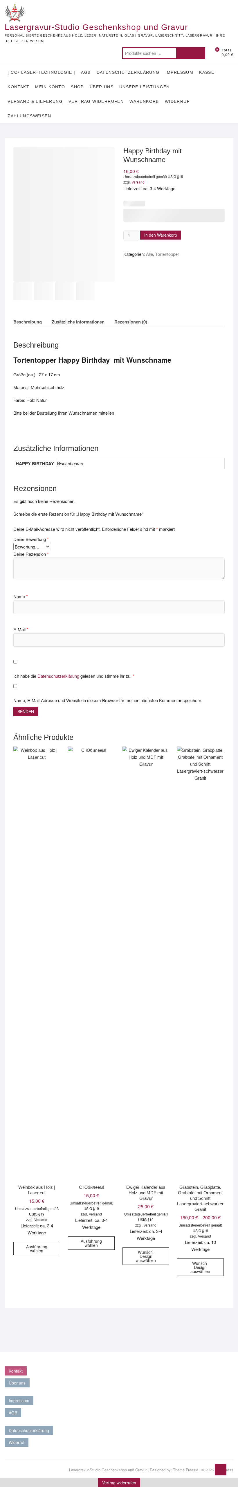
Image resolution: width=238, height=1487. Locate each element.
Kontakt (18, 86)
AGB (86, 72)
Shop (77, 86)
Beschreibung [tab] (27, 322)
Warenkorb (144, 101)
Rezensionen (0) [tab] (130, 322)
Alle (149, 254)
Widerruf (177, 101)
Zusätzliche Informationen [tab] (78, 322)
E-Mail (20, 629)
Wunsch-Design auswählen (146, 1256)
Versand (138, 181)
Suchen (190, 53)
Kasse (206, 72)
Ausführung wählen (36, 1249)
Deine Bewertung (31, 539)
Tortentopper (167, 254)
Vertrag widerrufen (96, 101)
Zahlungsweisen (29, 116)
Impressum (179, 72)
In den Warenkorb (160, 235)
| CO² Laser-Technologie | (41, 72)
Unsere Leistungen (144, 86)
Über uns (101, 86)
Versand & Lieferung (35, 101)
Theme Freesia (185, 1469)
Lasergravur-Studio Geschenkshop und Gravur (96, 27)
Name (20, 596)
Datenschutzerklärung (128, 72)
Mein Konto (50, 86)
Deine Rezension (31, 554)
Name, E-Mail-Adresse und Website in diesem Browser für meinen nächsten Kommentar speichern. (107, 700)
